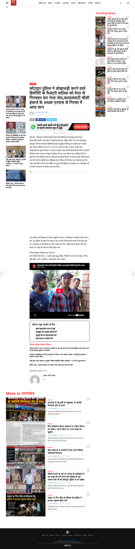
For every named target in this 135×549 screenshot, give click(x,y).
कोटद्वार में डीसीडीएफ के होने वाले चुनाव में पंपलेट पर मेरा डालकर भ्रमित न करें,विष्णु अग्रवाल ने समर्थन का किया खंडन (16, 138)
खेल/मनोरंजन (81, 3)
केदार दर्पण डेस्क (43, 112)
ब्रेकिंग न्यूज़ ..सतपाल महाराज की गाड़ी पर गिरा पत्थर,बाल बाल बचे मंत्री (15, 185)
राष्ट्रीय (73, 3)
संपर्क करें (97, 3)
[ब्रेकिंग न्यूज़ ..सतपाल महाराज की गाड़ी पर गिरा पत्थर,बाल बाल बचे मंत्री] (16, 181)
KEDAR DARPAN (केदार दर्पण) (70, 540)
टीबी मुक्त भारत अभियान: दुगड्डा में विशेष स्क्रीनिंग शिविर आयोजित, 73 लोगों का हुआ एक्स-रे (16, 162)
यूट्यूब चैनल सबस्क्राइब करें (45, 335)
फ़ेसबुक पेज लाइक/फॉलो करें (45, 332)
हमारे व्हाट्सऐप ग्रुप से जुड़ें (44, 328)
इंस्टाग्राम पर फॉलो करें (43, 338)
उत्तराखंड (57, 3)
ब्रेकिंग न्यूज (42, 3)
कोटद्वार (50, 3)
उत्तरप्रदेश (66, 3)
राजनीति (90, 3)
